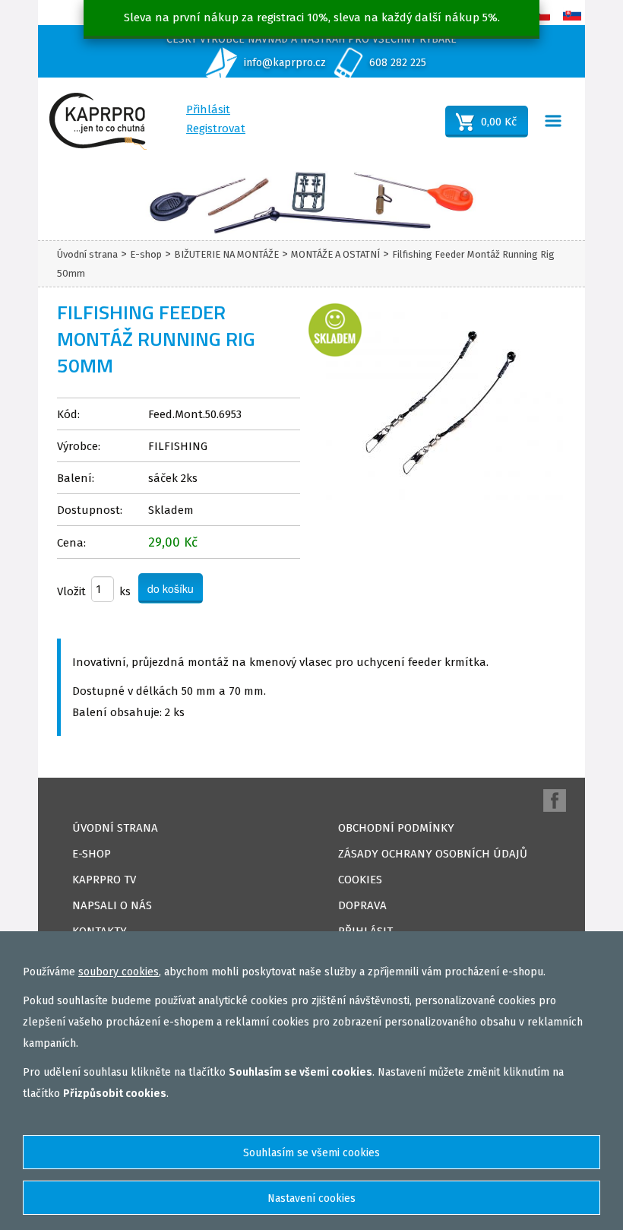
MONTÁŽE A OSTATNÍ (335, 254)
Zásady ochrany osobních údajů (432, 854)
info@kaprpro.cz (285, 62)
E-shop (146, 254)
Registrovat (215, 128)
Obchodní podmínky (396, 828)
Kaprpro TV (104, 879)
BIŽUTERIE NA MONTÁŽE (226, 254)
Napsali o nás (112, 905)
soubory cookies (118, 971)
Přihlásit (208, 109)
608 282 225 (397, 62)
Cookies (360, 879)
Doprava (362, 905)
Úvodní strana (87, 254)
